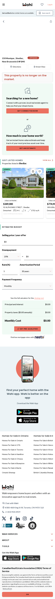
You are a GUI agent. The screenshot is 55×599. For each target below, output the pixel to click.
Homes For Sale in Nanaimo (44, 468)
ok (27, 594)
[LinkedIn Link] (18, 518)
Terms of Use (7, 589)
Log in (50, 4)
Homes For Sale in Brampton (13, 463)
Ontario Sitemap (8, 472)
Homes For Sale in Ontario (12, 440)
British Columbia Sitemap (44, 472)
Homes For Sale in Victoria (44, 450)
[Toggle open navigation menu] (3, 4)
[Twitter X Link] (4, 518)
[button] (27, 503)
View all (47, 160)
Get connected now (27, 111)
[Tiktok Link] (32, 518)
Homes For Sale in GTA (11, 445)
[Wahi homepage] (27, 4)
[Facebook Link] (11, 518)
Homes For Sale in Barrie (11, 468)
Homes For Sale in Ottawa (12, 459)
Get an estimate (27, 148)
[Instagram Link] (25, 518)
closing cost (39, 298)
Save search (46, 13)
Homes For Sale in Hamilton (13, 454)
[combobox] (21, 271)
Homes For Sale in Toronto (12, 450)
